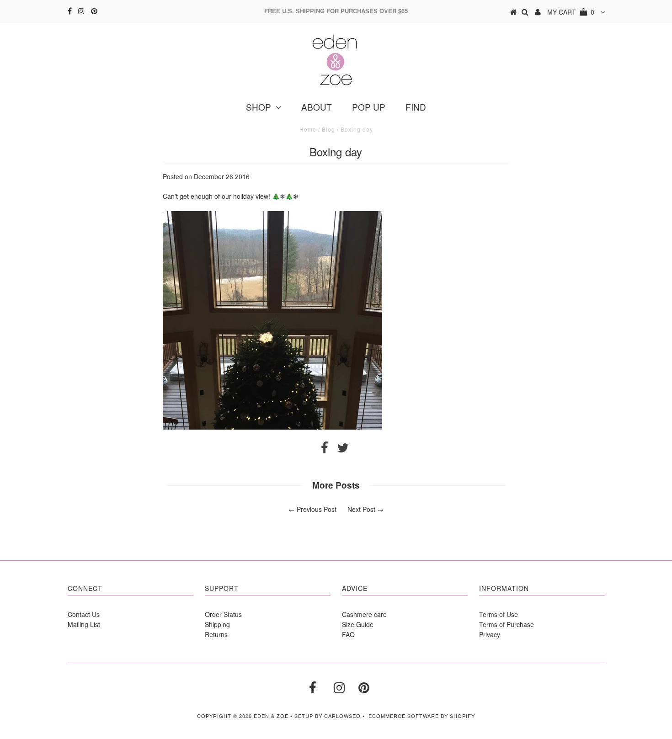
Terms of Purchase (506, 624)
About (316, 107)
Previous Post (316, 509)
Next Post (361, 509)
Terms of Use (498, 614)
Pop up (368, 107)
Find (415, 107)
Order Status (223, 614)
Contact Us (84, 614)
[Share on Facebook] (324, 449)
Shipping (217, 624)
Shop (258, 107)
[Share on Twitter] (343, 449)
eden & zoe (271, 715)
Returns (216, 634)
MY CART (570, 11)
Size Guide (357, 624)
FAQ (348, 634)
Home (307, 129)
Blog (328, 129)
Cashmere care (364, 614)
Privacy (489, 634)
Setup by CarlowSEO (327, 715)
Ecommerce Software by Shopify (421, 715)
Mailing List (84, 624)
